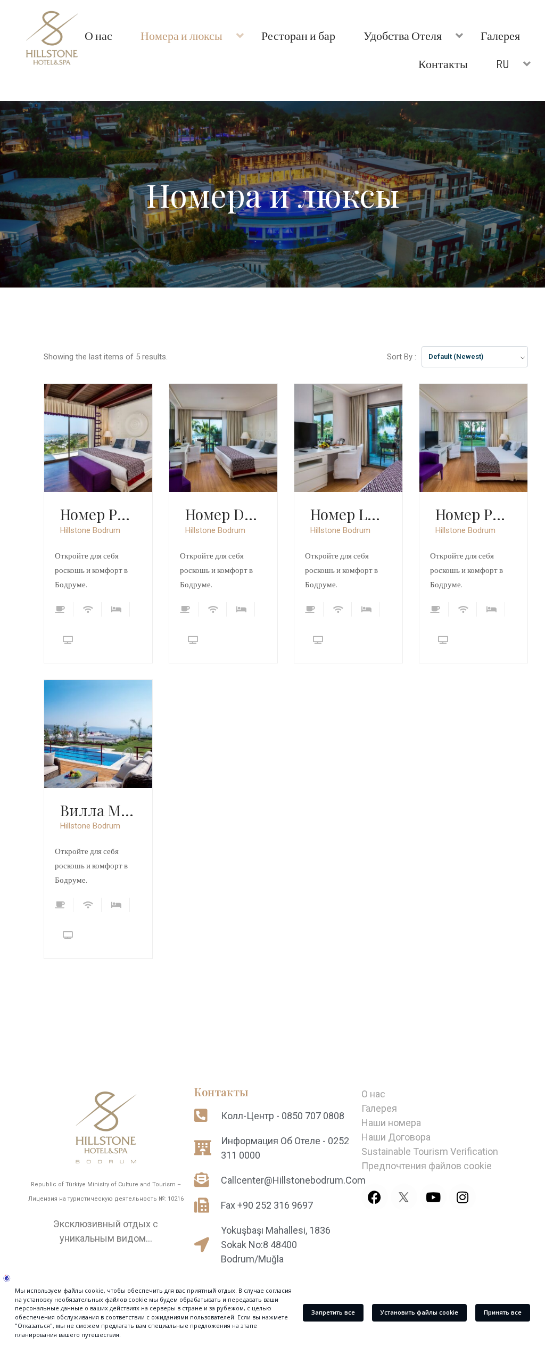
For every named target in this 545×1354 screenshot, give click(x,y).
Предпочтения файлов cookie (426, 1165)
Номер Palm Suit (473, 514)
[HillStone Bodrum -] (52, 40)
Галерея (379, 1108)
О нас (373, 1093)
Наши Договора (396, 1137)
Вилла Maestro (98, 810)
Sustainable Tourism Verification (429, 1151)
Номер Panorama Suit (98, 514)
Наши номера (391, 1122)
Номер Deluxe (223, 514)
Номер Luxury (348, 514)
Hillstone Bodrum (90, 530)
